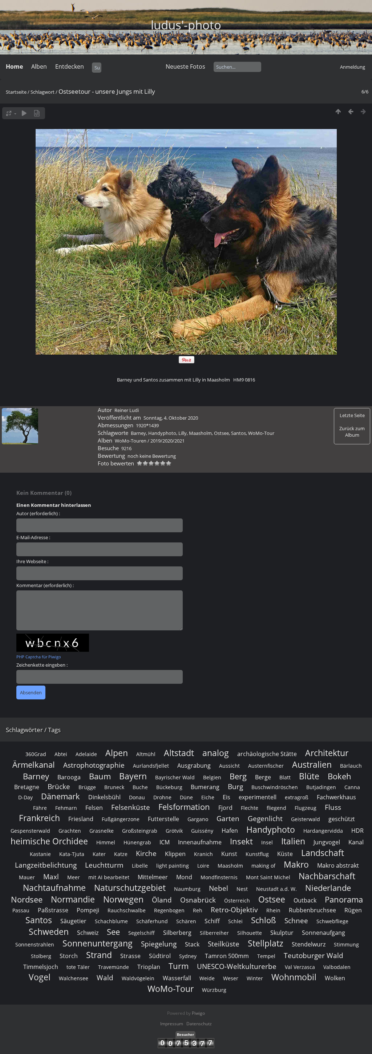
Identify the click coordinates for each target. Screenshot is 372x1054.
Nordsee (27, 899)
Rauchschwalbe (127, 910)
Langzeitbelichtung (46, 864)
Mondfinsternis (219, 877)
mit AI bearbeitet (108, 877)
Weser (230, 978)
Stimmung (346, 944)
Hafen (230, 831)
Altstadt (179, 753)
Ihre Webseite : (32, 561)
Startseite (16, 92)
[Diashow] (24, 113)
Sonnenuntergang (97, 943)
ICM (164, 842)
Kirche (146, 853)
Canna (352, 787)
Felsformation (184, 806)
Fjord (225, 808)
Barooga (69, 777)
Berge (263, 777)
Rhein (273, 910)
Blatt (285, 777)
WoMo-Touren (130, 440)
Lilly (182, 433)
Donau (137, 797)
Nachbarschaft (327, 876)
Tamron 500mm (227, 956)
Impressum (171, 1024)
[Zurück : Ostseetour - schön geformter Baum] (350, 111)
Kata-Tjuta (71, 854)
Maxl (51, 876)
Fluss (333, 807)
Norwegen (123, 899)
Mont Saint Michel (268, 877)
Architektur (326, 753)
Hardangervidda (323, 830)
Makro (296, 864)
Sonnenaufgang (323, 933)
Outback (305, 900)
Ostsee (221, 433)
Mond (184, 877)
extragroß (296, 797)
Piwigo (198, 1013)
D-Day (25, 797)
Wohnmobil (293, 977)
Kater (99, 854)
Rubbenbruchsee (312, 910)
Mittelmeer (153, 877)
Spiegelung (159, 943)
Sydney (188, 956)
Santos (238, 433)
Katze (121, 854)
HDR (357, 831)
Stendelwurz (309, 944)
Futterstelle (163, 819)
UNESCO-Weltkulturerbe (236, 966)
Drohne (162, 797)
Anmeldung (352, 67)
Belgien (212, 777)
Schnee (296, 920)
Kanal (356, 842)
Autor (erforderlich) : (38, 513)
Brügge (87, 787)
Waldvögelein (138, 978)
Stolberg (41, 956)
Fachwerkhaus (336, 797)
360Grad (35, 754)
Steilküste (223, 943)
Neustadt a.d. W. (276, 888)
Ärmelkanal (33, 764)
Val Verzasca (300, 967)
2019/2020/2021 (167, 440)
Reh (197, 910)
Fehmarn (66, 807)
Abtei (60, 754)
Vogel (39, 977)
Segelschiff (141, 932)
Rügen (353, 910)
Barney (138, 433)
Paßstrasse (53, 910)
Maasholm (200, 433)
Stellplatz (265, 943)
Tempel (266, 956)
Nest (242, 888)
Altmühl (145, 754)
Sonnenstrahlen (34, 944)
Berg (238, 776)
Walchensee (73, 978)
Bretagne (26, 787)
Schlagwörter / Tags (33, 730)
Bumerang (205, 787)
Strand (99, 955)
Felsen (94, 808)
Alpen (116, 753)
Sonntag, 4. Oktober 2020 (170, 418)
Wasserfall (177, 978)
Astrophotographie (94, 765)
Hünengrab (137, 842)
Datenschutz (199, 1024)
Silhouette (249, 932)
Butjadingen (321, 787)
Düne (186, 797)
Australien (312, 764)
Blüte (309, 776)
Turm (179, 966)
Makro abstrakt (338, 865)
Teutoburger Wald (313, 955)
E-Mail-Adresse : (33, 537)
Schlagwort (42, 92)
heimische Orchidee (49, 841)
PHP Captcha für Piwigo (38, 656)
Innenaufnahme (200, 842)
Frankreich (39, 818)
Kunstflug (257, 854)
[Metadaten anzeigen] (37, 113)
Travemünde (113, 967)
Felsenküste (130, 807)
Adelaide (86, 754)
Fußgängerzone (121, 819)
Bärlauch (351, 765)
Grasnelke (101, 830)
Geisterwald (305, 819)
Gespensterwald (30, 830)
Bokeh (339, 776)
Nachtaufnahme (54, 887)
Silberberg (177, 933)
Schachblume (111, 921)
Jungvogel (327, 842)
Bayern (133, 776)
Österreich (237, 900)
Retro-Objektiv (234, 909)
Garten (228, 818)
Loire (203, 865)
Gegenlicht (265, 818)
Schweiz (87, 933)
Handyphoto (162, 433)
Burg (235, 786)
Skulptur (282, 933)
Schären (186, 921)
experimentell (257, 797)
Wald (105, 977)
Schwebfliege (332, 921)
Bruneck (114, 787)
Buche (140, 787)
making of (263, 865)
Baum (100, 776)
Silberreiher (214, 932)
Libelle (140, 865)
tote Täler (78, 967)
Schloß (263, 920)
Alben (39, 66)
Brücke (59, 786)
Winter (255, 978)
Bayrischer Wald (175, 777)
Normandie (73, 899)
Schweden (49, 931)
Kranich (203, 854)
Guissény (202, 830)
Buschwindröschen (274, 787)
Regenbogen (169, 910)
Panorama (344, 899)
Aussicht (229, 765)
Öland (162, 899)
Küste (285, 854)
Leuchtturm (104, 864)
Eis (226, 797)
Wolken (335, 978)
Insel (267, 842)
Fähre (40, 807)
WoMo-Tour (261, 433)
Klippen (175, 854)
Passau (20, 910)
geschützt (341, 819)
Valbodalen (337, 967)
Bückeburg (169, 787)
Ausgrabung (194, 766)
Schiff (212, 921)
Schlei (235, 921)
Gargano (197, 819)
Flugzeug (305, 807)
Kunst (229, 854)
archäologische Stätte (267, 754)
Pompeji (88, 910)
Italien (293, 841)
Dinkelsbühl (104, 797)
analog (215, 753)
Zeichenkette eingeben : (42, 665)
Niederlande (328, 888)
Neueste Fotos (185, 66)
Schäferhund (152, 921)
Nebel (218, 888)
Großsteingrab (139, 830)
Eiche (207, 797)
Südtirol (160, 956)
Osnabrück (198, 899)
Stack (192, 944)
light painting (172, 865)
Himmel (105, 842)
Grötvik (174, 830)
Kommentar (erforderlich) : (45, 585)
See (113, 931)
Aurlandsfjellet (151, 765)
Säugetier (73, 921)
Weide (207, 978)
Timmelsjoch (40, 967)
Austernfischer (266, 765)
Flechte (249, 807)
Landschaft (322, 853)
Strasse (130, 956)
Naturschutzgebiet (130, 887)
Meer (73, 877)
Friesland (80, 819)
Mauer (27, 877)
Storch (69, 956)
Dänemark (60, 796)
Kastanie (40, 854)
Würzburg (214, 989)
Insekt (241, 841)
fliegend (276, 807)
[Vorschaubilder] (338, 111)
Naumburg (187, 888)
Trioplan (148, 967)
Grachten (69, 830)
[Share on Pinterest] (186, 362)
